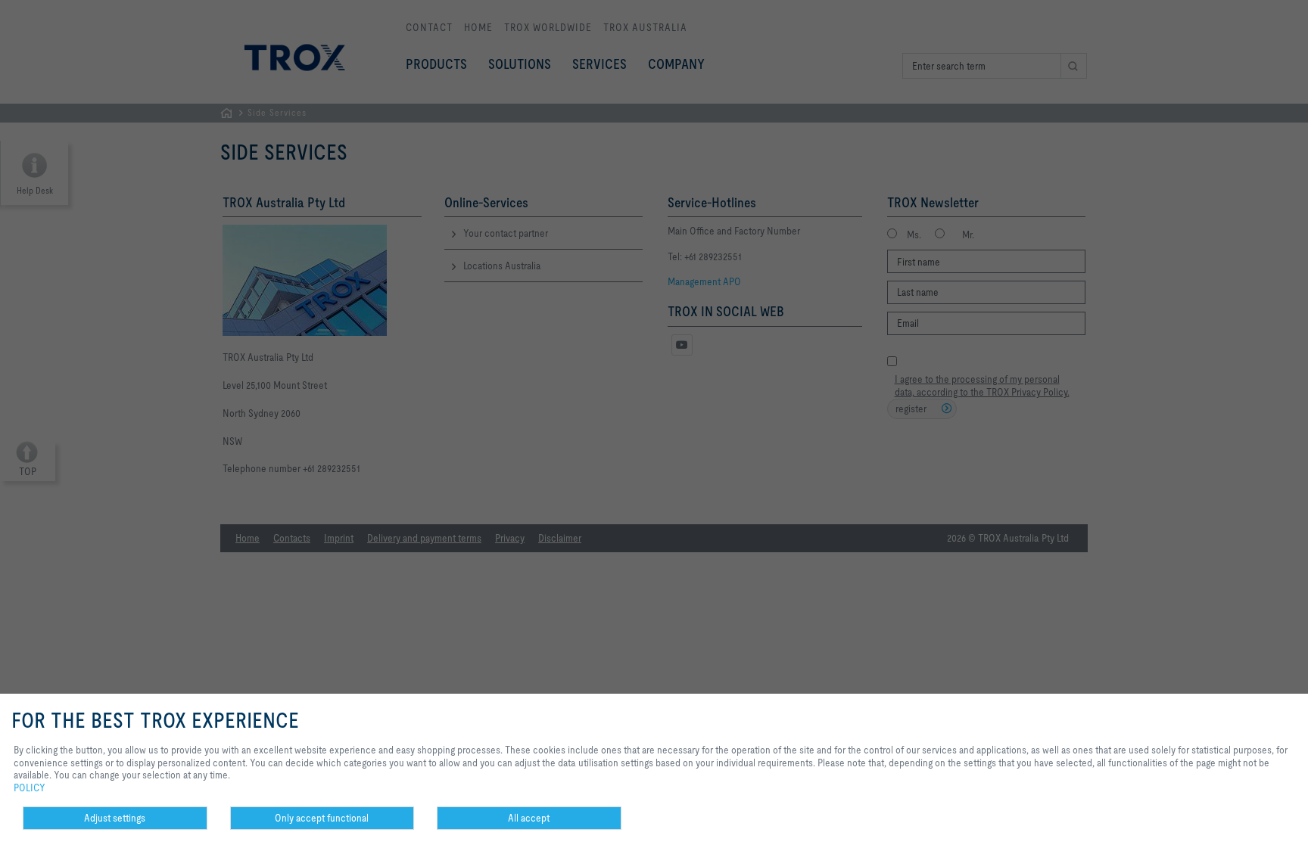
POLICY (29, 787)
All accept (529, 818)
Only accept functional (322, 818)
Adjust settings (114, 818)
